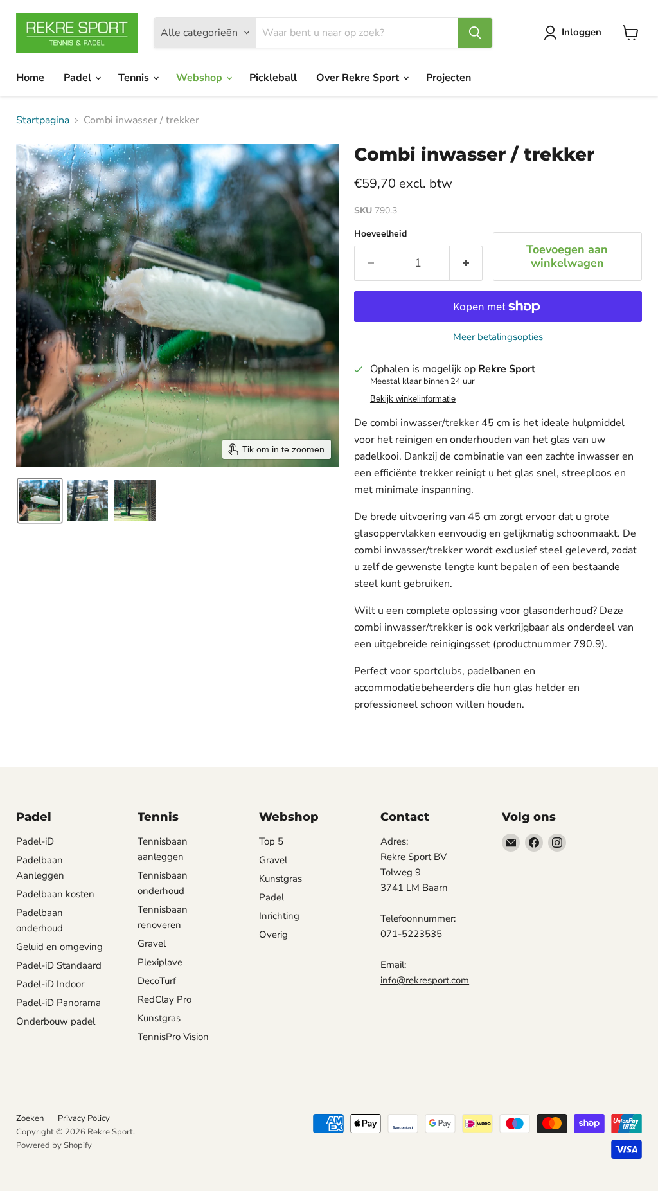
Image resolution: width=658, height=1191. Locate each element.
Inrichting (279, 915)
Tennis (135, 78)
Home (30, 78)
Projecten (448, 78)
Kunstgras (159, 1018)
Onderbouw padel (55, 1021)
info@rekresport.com (424, 980)
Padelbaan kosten (55, 894)
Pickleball (273, 78)
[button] (40, 501)
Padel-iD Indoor (50, 984)
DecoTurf (157, 980)
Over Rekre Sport (359, 78)
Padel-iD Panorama (58, 1002)
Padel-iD (35, 841)
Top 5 (271, 841)
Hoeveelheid (380, 234)
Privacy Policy (84, 1118)
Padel (79, 78)
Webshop (200, 78)
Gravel (152, 943)
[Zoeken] (475, 33)
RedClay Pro (164, 999)
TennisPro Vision (173, 1036)
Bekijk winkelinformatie (413, 399)
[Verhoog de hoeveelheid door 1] (466, 263)
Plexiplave (160, 962)
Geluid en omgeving (59, 946)
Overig (273, 934)
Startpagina (42, 120)
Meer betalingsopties (498, 337)
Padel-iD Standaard (59, 965)
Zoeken (30, 1118)
